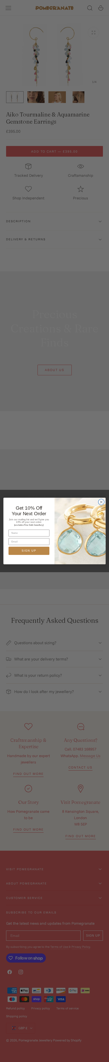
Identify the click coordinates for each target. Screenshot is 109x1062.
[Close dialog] (101, 502)
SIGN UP (29, 550)
